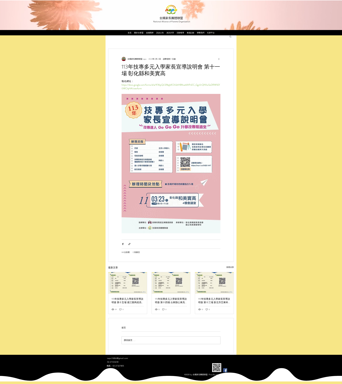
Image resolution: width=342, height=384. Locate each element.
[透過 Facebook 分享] (123, 244)
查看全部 (230, 267)
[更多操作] (218, 59)
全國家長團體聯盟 (171, 18)
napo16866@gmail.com (117, 358)
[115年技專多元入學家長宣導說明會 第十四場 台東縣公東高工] (171, 283)
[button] (230, 36)
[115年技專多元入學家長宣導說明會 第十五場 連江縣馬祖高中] (127, 283)
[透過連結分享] (129, 244)
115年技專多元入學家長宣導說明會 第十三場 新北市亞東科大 (214, 300)
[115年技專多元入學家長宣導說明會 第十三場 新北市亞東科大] (214, 283)
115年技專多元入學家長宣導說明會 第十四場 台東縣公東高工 (171, 300)
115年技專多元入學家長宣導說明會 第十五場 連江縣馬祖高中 (127, 300)
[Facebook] (225, 370)
